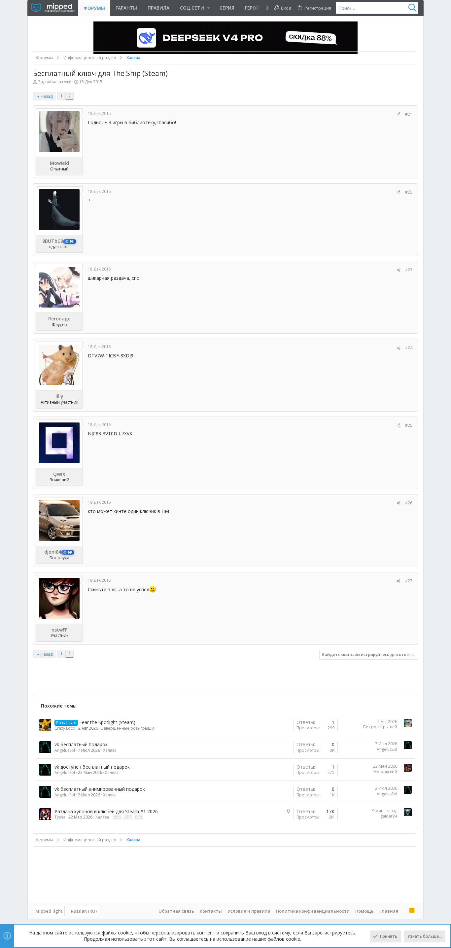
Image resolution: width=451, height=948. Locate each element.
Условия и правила (248, 911)
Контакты (211, 911)
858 (138, 817)
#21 (408, 114)
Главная (388, 911)
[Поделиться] (398, 114)
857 (127, 817)
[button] (194, 8)
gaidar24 (388, 816)
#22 (408, 192)
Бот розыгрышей (380, 727)
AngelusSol (64, 750)
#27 (408, 581)
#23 (408, 270)
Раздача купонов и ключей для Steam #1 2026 (106, 811)
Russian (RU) (84, 911)
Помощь (364, 911)
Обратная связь (176, 911)
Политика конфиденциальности (313, 911)
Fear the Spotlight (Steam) (107, 722)
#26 (408, 503)
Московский (385, 772)
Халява (110, 750)
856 (117, 817)
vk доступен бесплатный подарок (92, 767)
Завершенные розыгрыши (127, 728)
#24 (408, 347)
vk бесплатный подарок (81, 744)
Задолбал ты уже (54, 82)
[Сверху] (404, 911)
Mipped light (48, 911)
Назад (46, 96)
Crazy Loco (64, 728)
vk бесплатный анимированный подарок (99, 789)
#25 (408, 425)
